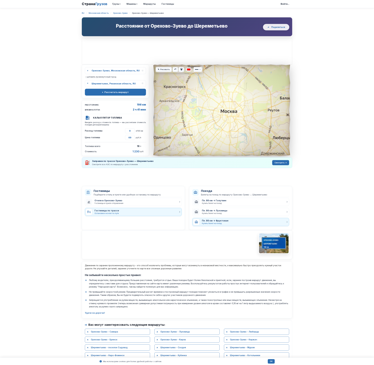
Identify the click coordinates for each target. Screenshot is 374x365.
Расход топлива (93, 130)
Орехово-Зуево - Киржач (243, 339)
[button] (133, 202)
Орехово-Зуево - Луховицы (175, 331)
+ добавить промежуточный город (100, 77)
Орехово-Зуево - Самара (104, 331)
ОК (271, 361)
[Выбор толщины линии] (197, 69)
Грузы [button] (115, 3)
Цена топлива (92, 137)
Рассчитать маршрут (116, 92)
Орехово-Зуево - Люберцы (244, 331)
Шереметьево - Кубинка (173, 355)
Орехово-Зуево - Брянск (104, 339)
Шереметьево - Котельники (245, 355)
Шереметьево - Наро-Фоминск (107, 355)
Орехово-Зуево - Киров (173, 339)
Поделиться (278, 27)
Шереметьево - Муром (242, 347)
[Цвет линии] (188, 69)
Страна (94, 4)
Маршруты (149, 3)
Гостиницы (168, 3)
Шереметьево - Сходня (173, 347)
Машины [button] (131, 3)
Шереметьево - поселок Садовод (109, 347)
